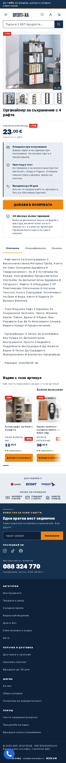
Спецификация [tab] (35, 248)
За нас (7, 685)
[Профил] (51, 15)
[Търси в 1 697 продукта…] (58, 24)
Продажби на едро (16, 724)
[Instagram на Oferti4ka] (4, 550)
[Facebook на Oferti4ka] (21, 550)
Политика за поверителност (22, 700)
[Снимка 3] (34, 98)
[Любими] (42, 15)
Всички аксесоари (50, 389)
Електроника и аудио (17, 630)
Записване (52, 535)
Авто (6, 637)
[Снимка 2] (21, 98)
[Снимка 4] (47, 98)
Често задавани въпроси (20, 717)
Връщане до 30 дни (16, 669)
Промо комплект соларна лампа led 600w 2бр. (49, 429)
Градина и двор (13, 600)
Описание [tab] (12, 248)
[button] (59, 15)
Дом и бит (9, 622)
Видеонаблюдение (16, 615)
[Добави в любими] (28, 400)
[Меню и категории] (6, 15)
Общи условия (12, 693)
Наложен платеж (14, 661)
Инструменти (12, 592)
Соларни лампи (13, 607)
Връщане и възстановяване (22, 732)
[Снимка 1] (9, 98)
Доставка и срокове (17, 654)
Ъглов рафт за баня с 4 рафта (19, 428)
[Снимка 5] (60, 98)
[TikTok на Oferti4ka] (12, 550)
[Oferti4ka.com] (21, 15)
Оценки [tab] (57, 248)
